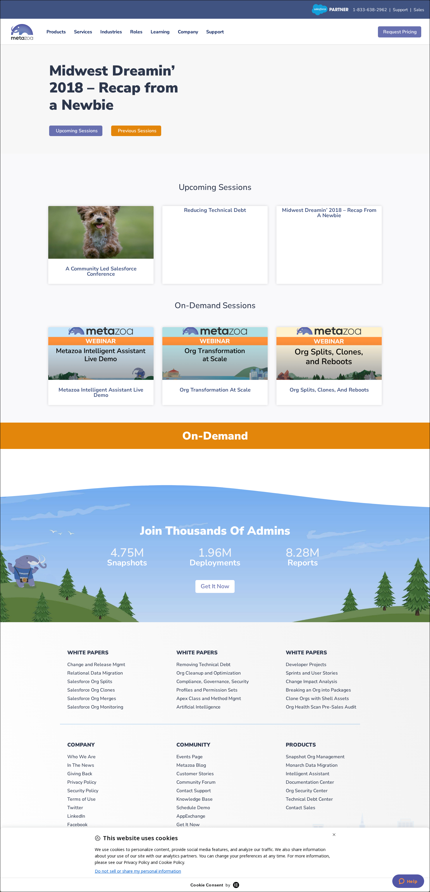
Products (56, 32)
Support (401, 10)
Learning (160, 32)
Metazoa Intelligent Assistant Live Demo (101, 392)
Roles (136, 32)
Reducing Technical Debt (215, 210)
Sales (419, 10)
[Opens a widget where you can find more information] (408, 881)
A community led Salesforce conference (101, 271)
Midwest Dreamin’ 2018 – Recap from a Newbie (329, 213)
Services (83, 32)
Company (188, 32)
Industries (111, 32)
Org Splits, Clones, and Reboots (329, 389)
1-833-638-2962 (370, 10)
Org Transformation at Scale (215, 389)
